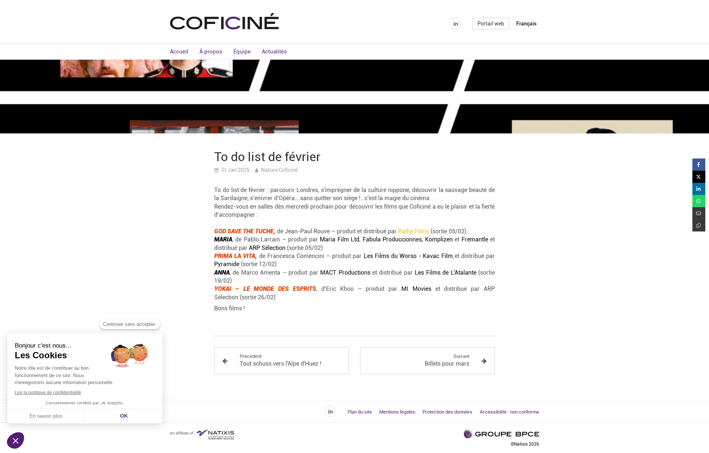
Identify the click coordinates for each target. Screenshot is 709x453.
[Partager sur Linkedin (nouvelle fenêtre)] (698, 189)
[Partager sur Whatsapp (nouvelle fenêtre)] (698, 201)
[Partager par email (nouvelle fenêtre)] (698, 213)
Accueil (179, 51)
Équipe (242, 51)
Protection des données (447, 412)
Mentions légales (397, 412)
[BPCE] (224, 27)
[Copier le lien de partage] (698, 225)
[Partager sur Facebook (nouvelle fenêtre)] (698, 164)
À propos (210, 51)
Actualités (274, 51)
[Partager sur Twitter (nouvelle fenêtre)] (698, 177)
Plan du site (359, 412)
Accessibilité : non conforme (509, 412)
